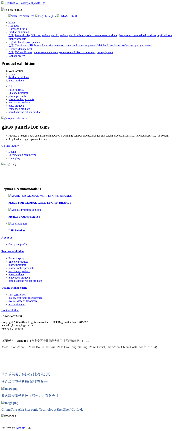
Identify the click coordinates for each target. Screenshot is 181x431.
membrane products (106, 35)
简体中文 (29, 16)
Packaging (14, 158)
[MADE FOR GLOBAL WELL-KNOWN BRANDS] (40, 195)
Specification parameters (22, 154)
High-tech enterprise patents (24, 42)
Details (12, 151)
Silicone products (40, 35)
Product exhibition (18, 31)
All (10, 86)
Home (11, 22)
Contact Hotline (10, 310)
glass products (126, 35)
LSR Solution (16, 230)
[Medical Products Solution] (24, 209)
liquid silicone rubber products (25, 112)
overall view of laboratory (81, 52)
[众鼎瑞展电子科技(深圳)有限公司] (90, 3)
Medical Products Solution (24, 216)
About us (13, 25)
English (52, 16)
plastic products (59, 35)
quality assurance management (50, 52)
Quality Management (20, 48)
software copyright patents (136, 45)
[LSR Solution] (17, 223)
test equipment (105, 52)
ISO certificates (23, 52)
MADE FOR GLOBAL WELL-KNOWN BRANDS (39, 202)
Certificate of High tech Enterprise (34, 45)
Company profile (17, 28)
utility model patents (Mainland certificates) (97, 45)
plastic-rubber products (82, 35)
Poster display (22, 35)
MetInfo (20, 427)
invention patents (63, 45)
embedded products (145, 35)
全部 (11, 35)
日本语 (72, 16)
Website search (16, 55)
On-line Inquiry (10, 145)
